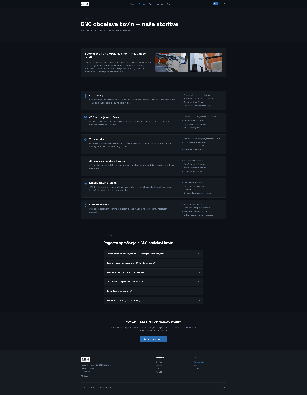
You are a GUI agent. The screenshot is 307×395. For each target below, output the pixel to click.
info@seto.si (85, 371)
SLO (215, 4)
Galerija (160, 4)
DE (220, 4)
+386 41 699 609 (87, 368)
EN (224, 4)
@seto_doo (88, 376)
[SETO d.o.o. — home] (85, 4)
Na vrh (224, 387)
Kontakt (170, 4)
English (196, 369)
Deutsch (197, 365)
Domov (132, 4)
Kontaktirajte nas (152, 339)
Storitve (142, 4)
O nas (150, 4)
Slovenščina (199, 362)
